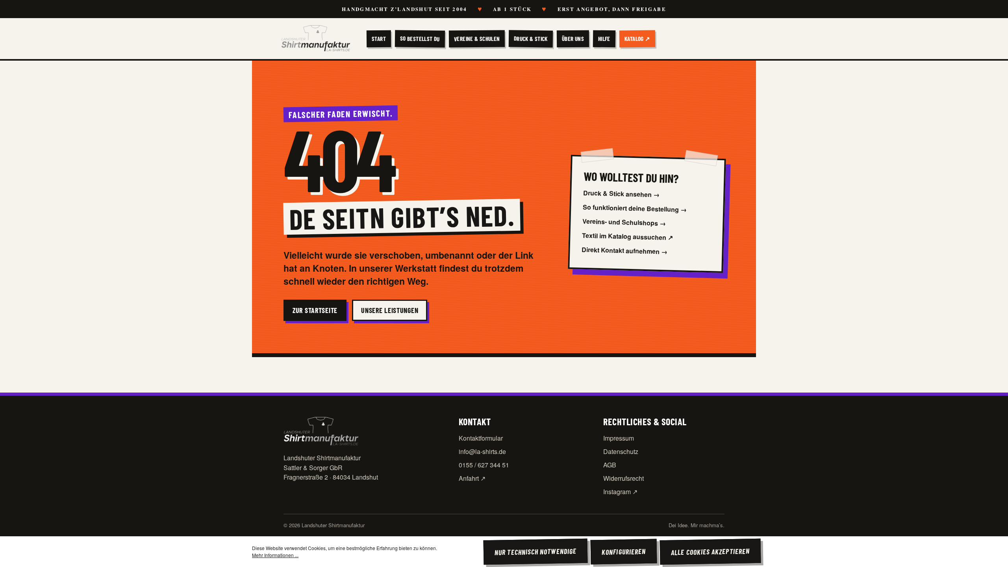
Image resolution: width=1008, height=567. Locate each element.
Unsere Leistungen (389, 310)
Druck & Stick (531, 38)
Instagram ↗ (620, 491)
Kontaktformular (481, 438)
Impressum (618, 438)
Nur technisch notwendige (535, 552)
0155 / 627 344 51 (484, 464)
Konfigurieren (624, 551)
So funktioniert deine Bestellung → (635, 208)
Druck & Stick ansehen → (621, 193)
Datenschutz (620, 451)
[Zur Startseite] (315, 38)
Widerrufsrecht (623, 478)
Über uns (573, 38)
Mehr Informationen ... (275, 555)
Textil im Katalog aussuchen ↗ (627, 236)
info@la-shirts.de (482, 451)
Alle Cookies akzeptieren (710, 551)
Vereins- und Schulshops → (624, 222)
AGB (609, 464)
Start (379, 38)
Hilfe (604, 38)
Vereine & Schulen (477, 38)
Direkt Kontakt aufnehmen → (625, 250)
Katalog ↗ (637, 39)
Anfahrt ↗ (472, 478)
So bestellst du (420, 38)
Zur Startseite (315, 310)
